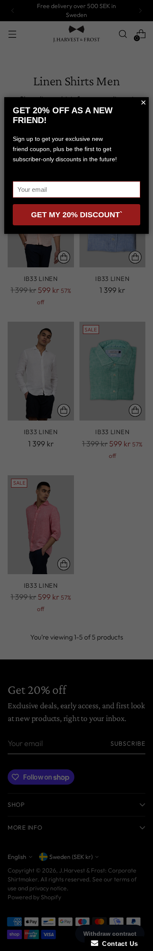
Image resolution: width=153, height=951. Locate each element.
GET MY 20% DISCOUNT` (76, 214)
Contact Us (118, 943)
